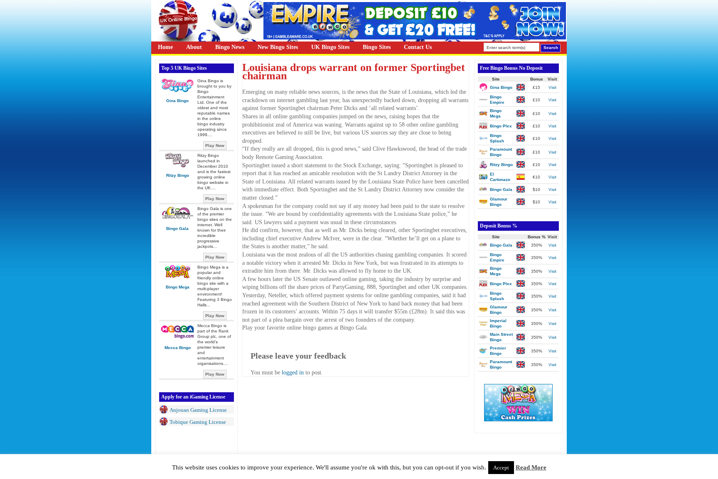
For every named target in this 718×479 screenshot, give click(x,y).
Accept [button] (501, 467)
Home (165, 47)
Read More (531, 467)
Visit (552, 87)
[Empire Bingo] (414, 37)
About (194, 47)
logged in (293, 372)
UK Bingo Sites (330, 47)
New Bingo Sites (278, 47)
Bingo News (229, 47)
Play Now (214, 145)
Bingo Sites (377, 47)
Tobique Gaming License (198, 422)
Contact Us (418, 47)
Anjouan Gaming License (198, 410)
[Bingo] (518, 419)
